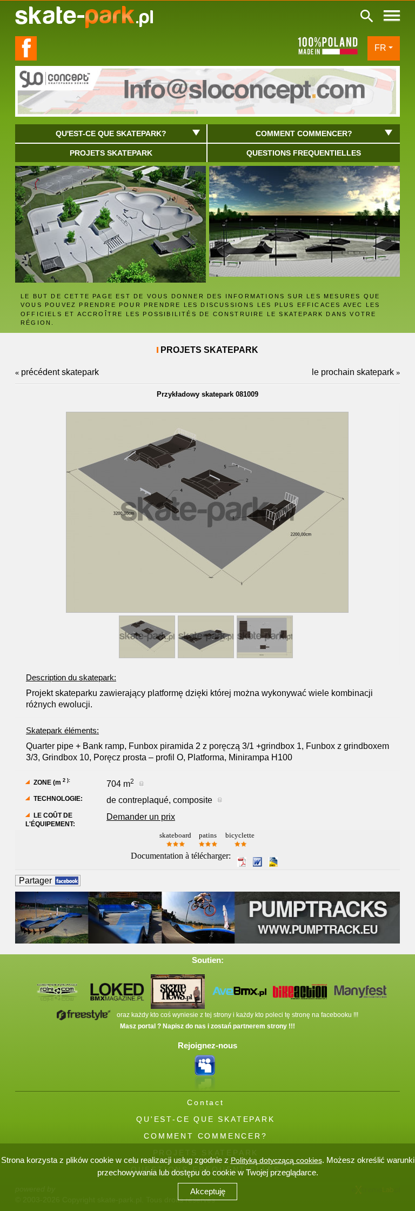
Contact (205, 1102)
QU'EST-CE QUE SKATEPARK (205, 1119)
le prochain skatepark (353, 372)
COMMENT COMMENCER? (205, 1136)
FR (380, 47)
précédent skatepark (60, 372)
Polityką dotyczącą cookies (276, 1160)
